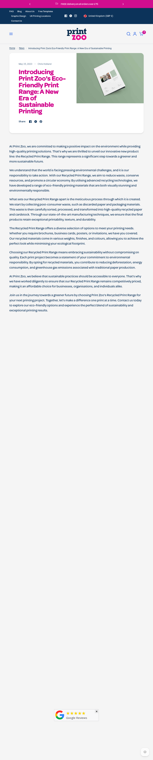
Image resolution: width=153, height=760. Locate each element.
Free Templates (45, 12)
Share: (22, 121)
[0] (141, 34)
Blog (19, 12)
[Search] (128, 34)
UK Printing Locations (40, 16)
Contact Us (16, 21)
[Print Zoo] (59, 719)
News (21, 48)
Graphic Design (18, 16)
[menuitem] (12, 12)
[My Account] (135, 34)
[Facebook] (65, 15)
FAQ (11, 12)
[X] (70, 15)
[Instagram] (75, 15)
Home (12, 48)
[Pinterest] (41, 121)
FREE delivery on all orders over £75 (79, 4)
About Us (30, 12)
